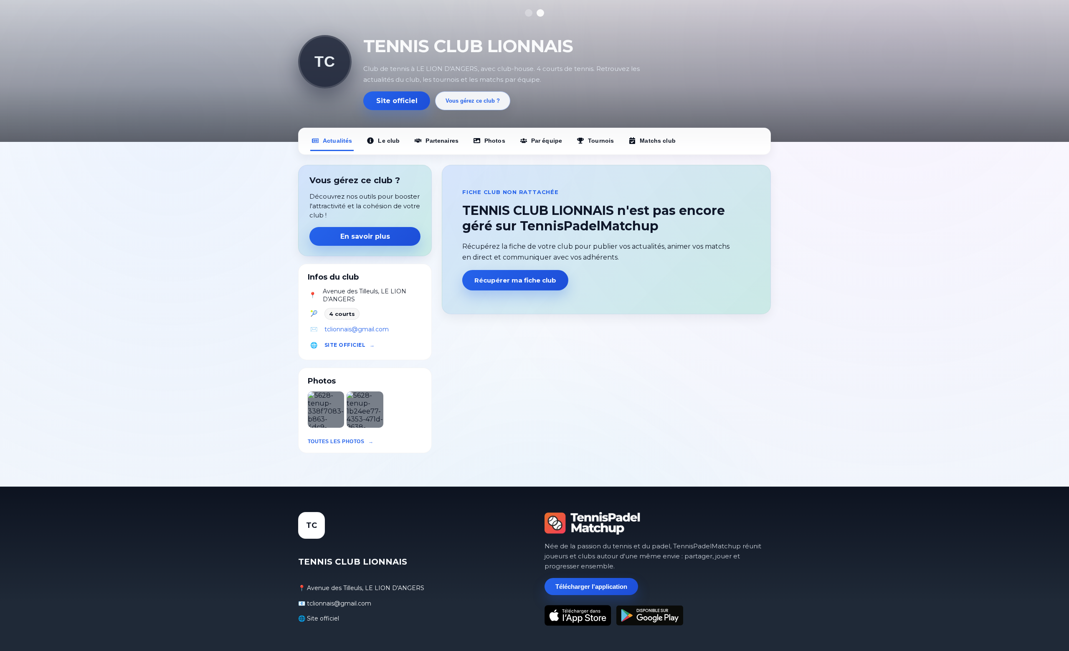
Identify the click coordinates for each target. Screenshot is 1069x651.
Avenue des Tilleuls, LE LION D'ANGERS (364, 295)
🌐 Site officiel (318, 618)
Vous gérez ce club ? (473, 101)
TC (324, 61)
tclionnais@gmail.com (356, 329)
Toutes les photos (336, 441)
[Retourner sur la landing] (593, 523)
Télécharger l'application (591, 586)
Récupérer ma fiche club (515, 280)
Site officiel (397, 101)
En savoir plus (365, 236)
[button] (326, 409)
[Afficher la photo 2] (540, 13)
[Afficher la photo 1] (528, 13)
